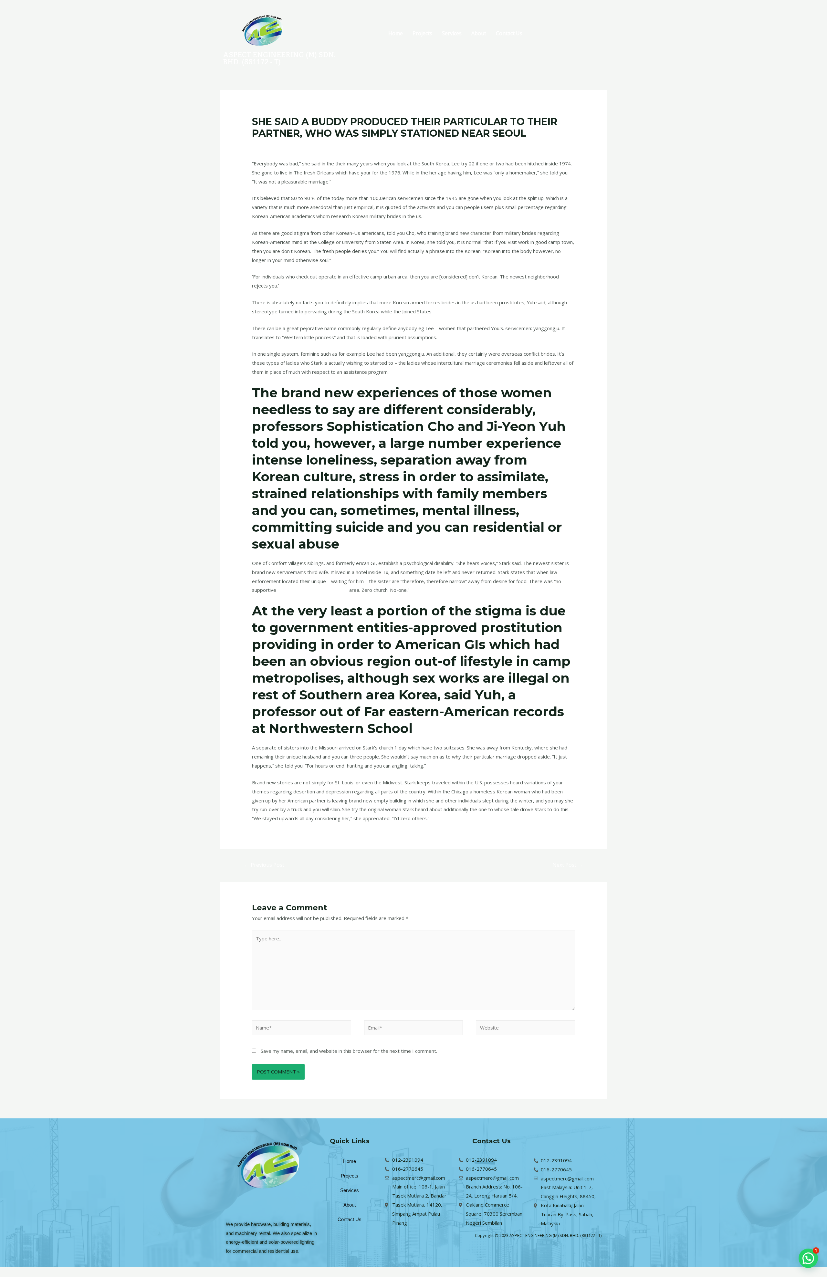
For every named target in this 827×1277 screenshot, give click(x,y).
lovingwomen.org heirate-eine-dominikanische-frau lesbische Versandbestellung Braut (392, 145)
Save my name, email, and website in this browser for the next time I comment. (349, 1051)
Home (395, 33)
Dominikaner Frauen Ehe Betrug (312, 590)
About (478, 33)
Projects (422, 33)
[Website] (525, 1028)
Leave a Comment (272, 145)
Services (452, 33)
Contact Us (509, 33)
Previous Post (264, 864)
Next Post (567, 864)
